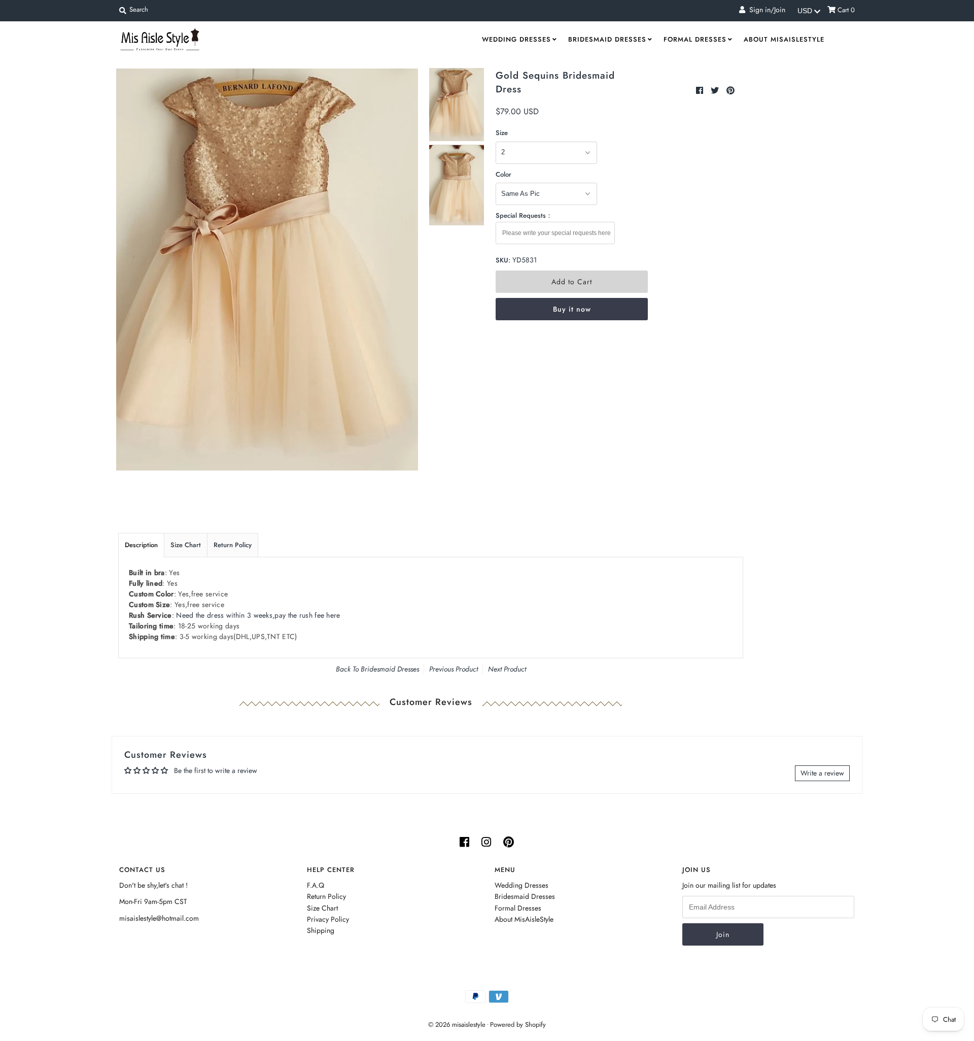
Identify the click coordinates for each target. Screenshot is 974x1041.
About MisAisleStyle (784, 39)
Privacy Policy (328, 919)
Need (258, 615)
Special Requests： (524, 215)
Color (503, 174)
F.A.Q (315, 885)
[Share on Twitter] (716, 90)
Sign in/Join (765, 10)
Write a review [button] (822, 773)
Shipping (320, 930)
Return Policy (233, 545)
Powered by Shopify (518, 1024)
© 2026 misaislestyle (456, 1024)
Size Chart (185, 545)
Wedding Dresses (516, 39)
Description (141, 545)
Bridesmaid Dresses (607, 39)
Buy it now (572, 309)
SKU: (503, 260)
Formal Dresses (695, 39)
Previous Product (453, 669)
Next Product (507, 669)
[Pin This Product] (730, 90)
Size (502, 133)
